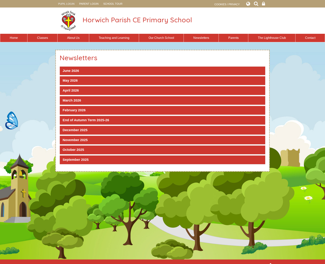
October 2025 (73, 150)
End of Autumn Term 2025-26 (86, 120)
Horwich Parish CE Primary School (137, 20)
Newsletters (201, 37)
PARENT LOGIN (89, 3)
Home (14, 37)
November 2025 (75, 140)
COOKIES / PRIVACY (227, 4)
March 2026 (72, 100)
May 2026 (70, 80)
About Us (73, 37)
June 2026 (71, 71)
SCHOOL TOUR (112, 3)
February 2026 (74, 110)
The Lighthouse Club (272, 37)
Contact (310, 37)
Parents (233, 37)
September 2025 (76, 160)
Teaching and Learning (114, 37)
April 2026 (71, 90)
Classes (42, 37)
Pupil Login (66, 3)
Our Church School (161, 37)
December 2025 (75, 130)
